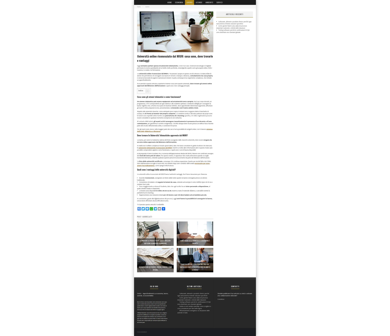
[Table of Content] (147, 91)
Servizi (220, 2)
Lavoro (189, 2)
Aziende (199, 2)
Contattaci (221, 299)
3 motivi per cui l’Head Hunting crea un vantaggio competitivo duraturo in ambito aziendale (195, 267)
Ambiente (209, 2)
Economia (179, 2)
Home (169, 2)
